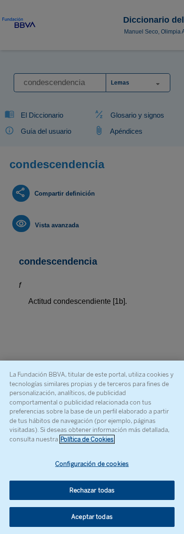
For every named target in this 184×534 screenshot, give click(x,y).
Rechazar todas (92, 490)
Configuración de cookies (92, 463)
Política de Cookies (87, 439)
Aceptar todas (92, 516)
